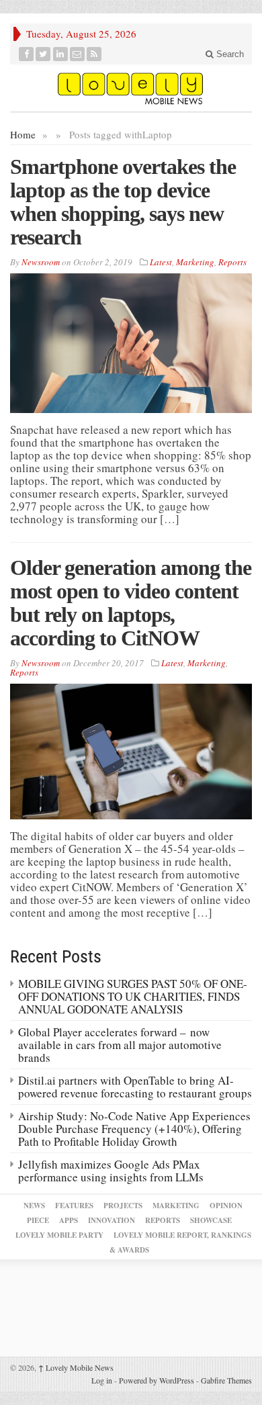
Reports (232, 262)
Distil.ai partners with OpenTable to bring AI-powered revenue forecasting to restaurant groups (135, 1087)
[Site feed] (94, 54)
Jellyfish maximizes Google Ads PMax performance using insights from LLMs (111, 1171)
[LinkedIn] (60, 54)
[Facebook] (26, 54)
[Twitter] (43, 54)
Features (74, 1205)
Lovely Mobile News (76, 1367)
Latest (161, 262)
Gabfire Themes (226, 1380)
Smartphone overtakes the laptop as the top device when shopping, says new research (123, 201)
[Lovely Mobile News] (131, 87)
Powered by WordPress (156, 1380)
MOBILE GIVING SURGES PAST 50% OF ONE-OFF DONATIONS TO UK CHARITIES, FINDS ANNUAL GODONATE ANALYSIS (132, 996)
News (34, 1205)
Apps (68, 1220)
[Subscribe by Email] (77, 54)
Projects (122, 1205)
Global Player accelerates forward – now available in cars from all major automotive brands (120, 1044)
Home (23, 134)
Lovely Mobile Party (59, 1235)
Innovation (111, 1220)
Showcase (211, 1220)
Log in (101, 1380)
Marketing (195, 262)
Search (229, 54)
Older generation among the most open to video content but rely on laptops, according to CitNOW (130, 602)
